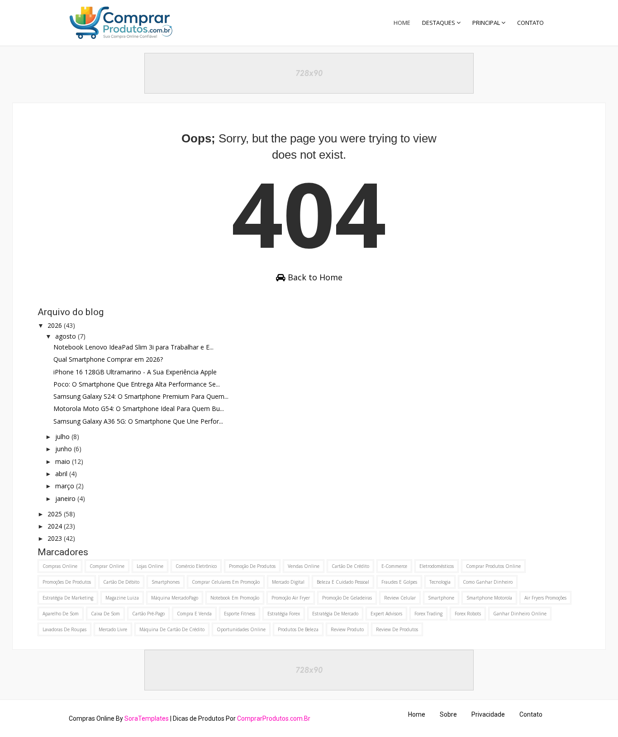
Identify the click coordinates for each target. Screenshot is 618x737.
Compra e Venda (194, 613)
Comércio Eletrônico (196, 566)
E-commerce (394, 566)
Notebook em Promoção (234, 598)
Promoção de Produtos (252, 566)
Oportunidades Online (241, 629)
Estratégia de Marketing (68, 598)
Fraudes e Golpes (399, 582)
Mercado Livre (113, 629)
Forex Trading (428, 613)
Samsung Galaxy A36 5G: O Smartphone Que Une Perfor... (138, 421)
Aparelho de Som (61, 613)
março (65, 486)
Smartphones (166, 582)
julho (63, 436)
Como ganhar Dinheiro (488, 582)
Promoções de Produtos (67, 582)
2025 (56, 514)
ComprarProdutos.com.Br (273, 718)
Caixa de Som (105, 613)
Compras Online (60, 566)
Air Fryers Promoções (545, 598)
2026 (56, 325)
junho (64, 448)
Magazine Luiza (122, 598)
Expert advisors (386, 613)
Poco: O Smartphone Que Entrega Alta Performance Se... (136, 384)
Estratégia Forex (283, 613)
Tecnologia (440, 582)
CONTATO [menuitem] (530, 23)
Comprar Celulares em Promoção (226, 582)
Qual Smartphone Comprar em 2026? (108, 359)
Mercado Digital (288, 582)
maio (63, 461)
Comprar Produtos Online (493, 566)
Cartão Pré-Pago (148, 613)
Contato (530, 714)
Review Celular (400, 598)
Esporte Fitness (239, 613)
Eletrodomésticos (436, 566)
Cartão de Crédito (350, 566)
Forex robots (468, 613)
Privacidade (488, 714)
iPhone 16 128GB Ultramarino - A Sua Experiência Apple (135, 372)
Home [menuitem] (402, 23)
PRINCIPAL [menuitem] (486, 23)
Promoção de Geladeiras (347, 598)
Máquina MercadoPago (174, 598)
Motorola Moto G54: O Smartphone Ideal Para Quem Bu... (138, 408)
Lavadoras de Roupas (64, 629)
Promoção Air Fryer (290, 598)
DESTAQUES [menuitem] (438, 23)
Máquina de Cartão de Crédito (171, 629)
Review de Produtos (397, 629)
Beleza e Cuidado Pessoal (343, 582)
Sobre (448, 714)
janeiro (66, 498)
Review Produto (347, 629)
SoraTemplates (146, 718)
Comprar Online (107, 566)
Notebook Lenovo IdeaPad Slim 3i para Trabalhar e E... (133, 347)
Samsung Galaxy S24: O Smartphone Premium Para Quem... (140, 396)
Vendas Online (303, 566)
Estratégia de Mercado (335, 613)
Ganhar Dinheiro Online (520, 613)
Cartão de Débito (121, 582)
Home (416, 714)
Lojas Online (150, 566)
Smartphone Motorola (489, 598)
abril (62, 473)
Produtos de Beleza (298, 629)
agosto (66, 336)
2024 (56, 526)
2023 (56, 538)
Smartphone (441, 598)
